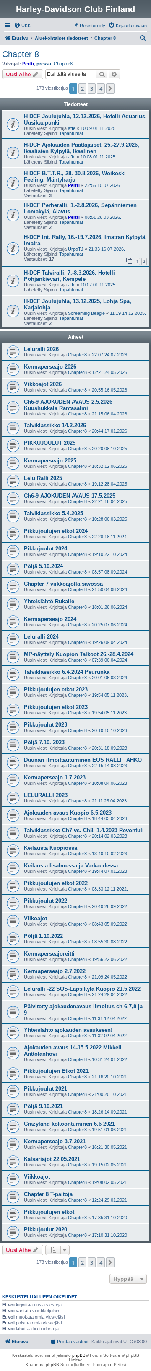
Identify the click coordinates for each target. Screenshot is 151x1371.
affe (72, 128)
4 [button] (100, 88)
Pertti (28, 63)
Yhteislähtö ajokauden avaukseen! (68, 1030)
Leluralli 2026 (41, 349)
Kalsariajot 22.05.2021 (52, 1159)
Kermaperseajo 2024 (50, 619)
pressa (43, 63)
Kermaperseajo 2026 (50, 367)
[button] (110, 88)
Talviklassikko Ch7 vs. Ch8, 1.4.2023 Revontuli (84, 830)
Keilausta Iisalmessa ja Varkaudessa (71, 865)
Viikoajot (35, 918)
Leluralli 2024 (41, 637)
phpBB (79, 1355)
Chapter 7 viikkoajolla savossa (63, 584)
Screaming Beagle (86, 313)
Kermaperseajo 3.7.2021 (55, 1141)
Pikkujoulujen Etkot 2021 (56, 1071)
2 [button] (82, 88)
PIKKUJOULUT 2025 (50, 443)
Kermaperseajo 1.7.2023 (55, 777)
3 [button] (91, 88)
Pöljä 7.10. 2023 (44, 742)
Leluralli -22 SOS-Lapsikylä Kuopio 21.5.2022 (82, 989)
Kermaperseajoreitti (49, 953)
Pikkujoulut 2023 (45, 725)
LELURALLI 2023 (46, 795)
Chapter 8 (20, 54)
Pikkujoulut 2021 (45, 1088)
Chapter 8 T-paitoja (48, 1194)
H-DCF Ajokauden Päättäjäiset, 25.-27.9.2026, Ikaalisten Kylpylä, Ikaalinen (81, 148)
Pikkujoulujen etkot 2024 (56, 531)
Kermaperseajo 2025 (50, 460)
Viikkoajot (37, 1177)
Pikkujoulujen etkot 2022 (56, 883)
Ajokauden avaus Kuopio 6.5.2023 (68, 813)
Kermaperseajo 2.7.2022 (55, 971)
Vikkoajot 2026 (43, 384)
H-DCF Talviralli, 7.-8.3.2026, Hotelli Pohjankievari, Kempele (69, 276)
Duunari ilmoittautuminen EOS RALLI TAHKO (83, 760)
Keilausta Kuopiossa (50, 848)
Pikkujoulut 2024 (45, 548)
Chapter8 (63, 63)
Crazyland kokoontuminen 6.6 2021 (69, 1124)
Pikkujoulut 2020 (45, 1229)
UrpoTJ (75, 249)
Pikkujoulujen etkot (49, 1212)
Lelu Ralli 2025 (43, 478)
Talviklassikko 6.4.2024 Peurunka (66, 672)
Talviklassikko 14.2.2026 (55, 425)
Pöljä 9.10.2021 (43, 1106)
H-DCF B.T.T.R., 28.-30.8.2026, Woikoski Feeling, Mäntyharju (75, 176)
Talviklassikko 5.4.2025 (53, 513)
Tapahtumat (71, 133)
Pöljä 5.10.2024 (43, 566)
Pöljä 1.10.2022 (43, 936)
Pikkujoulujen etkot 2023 (56, 689)
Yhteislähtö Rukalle (49, 601)
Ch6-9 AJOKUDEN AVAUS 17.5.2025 (69, 496)
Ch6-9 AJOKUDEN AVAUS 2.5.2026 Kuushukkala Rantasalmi (68, 405)
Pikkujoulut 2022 (45, 901)
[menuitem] (22, 26)
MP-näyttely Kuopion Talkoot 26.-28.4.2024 (78, 654)
